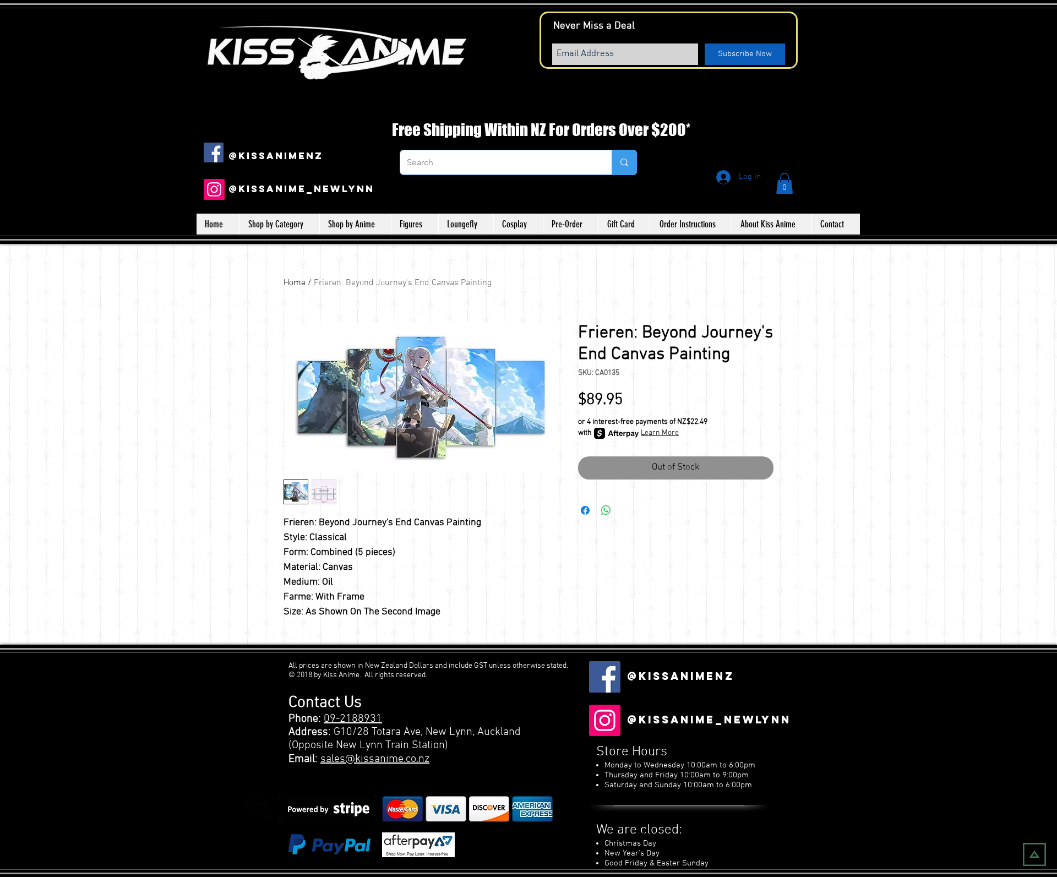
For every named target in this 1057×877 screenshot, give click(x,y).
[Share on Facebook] (585, 510)
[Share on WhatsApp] (606, 510)
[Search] (624, 162)
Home (295, 282)
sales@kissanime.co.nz (374, 759)
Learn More (660, 433)
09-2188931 (353, 719)
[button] (784, 183)
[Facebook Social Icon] (214, 152)
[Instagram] (214, 189)
